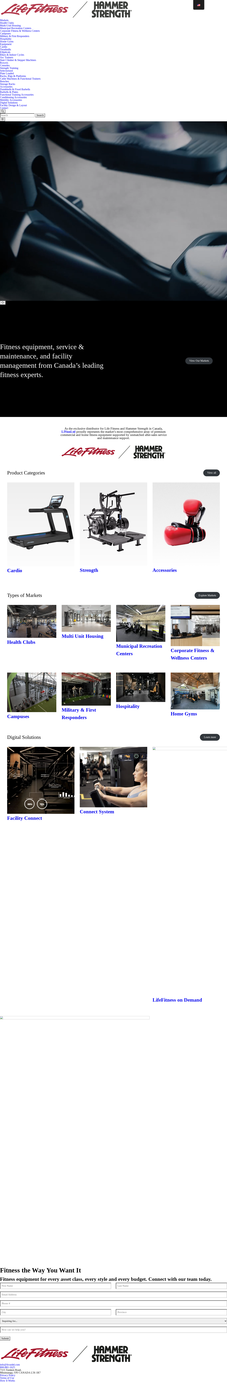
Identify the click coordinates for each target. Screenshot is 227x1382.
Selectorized (6, 70)
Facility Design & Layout (13, 105)
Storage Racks (7, 84)
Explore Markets (207, 595)
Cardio (3, 46)
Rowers (4, 62)
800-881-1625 (7, 1367)
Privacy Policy (7, 1375)
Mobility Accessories (11, 100)
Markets (4, 20)
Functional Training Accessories (17, 94)
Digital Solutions (9, 102)
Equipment (5, 44)
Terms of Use (7, 1378)
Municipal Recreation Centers (15, 28)
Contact (4, 108)
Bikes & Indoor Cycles (12, 54)
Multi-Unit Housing (10, 25)
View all (211, 472)
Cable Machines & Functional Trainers (20, 78)
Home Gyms (6, 41)
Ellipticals (5, 52)
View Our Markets (199, 360)
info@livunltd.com (10, 1364)
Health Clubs (7, 22)
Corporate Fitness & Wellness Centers (20, 30)
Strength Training (9, 68)
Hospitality (5, 38)
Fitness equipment (26, 347)
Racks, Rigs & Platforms (13, 76)
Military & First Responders (14, 36)
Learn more (210, 737)
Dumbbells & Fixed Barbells (15, 89)
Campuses (5, 33)
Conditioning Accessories (13, 97)
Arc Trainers (6, 57)
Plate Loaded (7, 73)
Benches (4, 81)
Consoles (5, 65)
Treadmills (5, 49)
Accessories (6, 86)
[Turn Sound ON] (3, 303)
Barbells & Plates (9, 92)
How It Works (7, 1380)
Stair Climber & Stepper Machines (18, 60)
